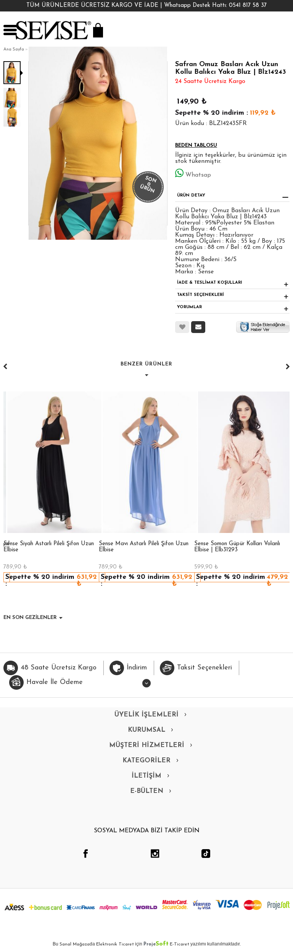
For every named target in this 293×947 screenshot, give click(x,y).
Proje (156, 944)
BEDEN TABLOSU (196, 145)
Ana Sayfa (13, 49)
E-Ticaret (179, 944)
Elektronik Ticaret (115, 944)
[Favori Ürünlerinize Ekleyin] (182, 327)
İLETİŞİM (146, 776)
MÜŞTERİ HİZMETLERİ (146, 745)
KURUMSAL (146, 730)
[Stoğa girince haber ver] (263, 326)
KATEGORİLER (146, 760)
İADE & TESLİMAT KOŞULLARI (209, 283)
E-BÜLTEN (146, 791)
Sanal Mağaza (75, 944)
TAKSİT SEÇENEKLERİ (200, 295)
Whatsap (198, 175)
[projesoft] (278, 905)
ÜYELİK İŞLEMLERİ (146, 714)
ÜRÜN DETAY (191, 195)
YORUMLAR (189, 307)
